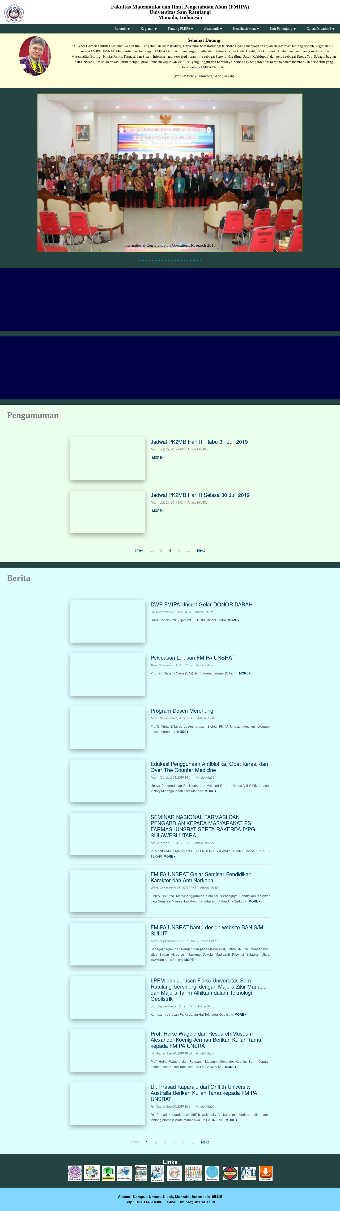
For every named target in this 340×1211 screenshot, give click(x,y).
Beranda (120, 29)
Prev (139, 550)
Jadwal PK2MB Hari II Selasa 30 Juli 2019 (200, 495)
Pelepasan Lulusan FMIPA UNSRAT (193, 657)
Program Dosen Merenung (182, 710)
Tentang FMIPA (179, 29)
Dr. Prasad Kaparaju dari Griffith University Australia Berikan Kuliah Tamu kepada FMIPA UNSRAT (204, 1093)
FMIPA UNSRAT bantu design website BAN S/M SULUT (207, 930)
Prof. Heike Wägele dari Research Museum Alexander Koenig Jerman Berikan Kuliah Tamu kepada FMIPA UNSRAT (206, 1039)
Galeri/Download (319, 29)
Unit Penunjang (281, 29)
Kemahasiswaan (245, 29)
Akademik (212, 29)
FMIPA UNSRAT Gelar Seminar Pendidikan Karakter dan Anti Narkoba (201, 877)
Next (201, 550)
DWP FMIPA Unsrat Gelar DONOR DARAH (201, 604)
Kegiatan (147, 29)
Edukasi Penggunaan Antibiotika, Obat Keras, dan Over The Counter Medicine (209, 767)
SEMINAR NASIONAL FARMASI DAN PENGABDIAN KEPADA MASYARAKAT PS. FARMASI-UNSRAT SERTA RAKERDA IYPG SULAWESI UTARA (203, 826)
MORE (157, 457)
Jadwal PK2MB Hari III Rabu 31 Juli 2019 (199, 441)
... (151, 550)
